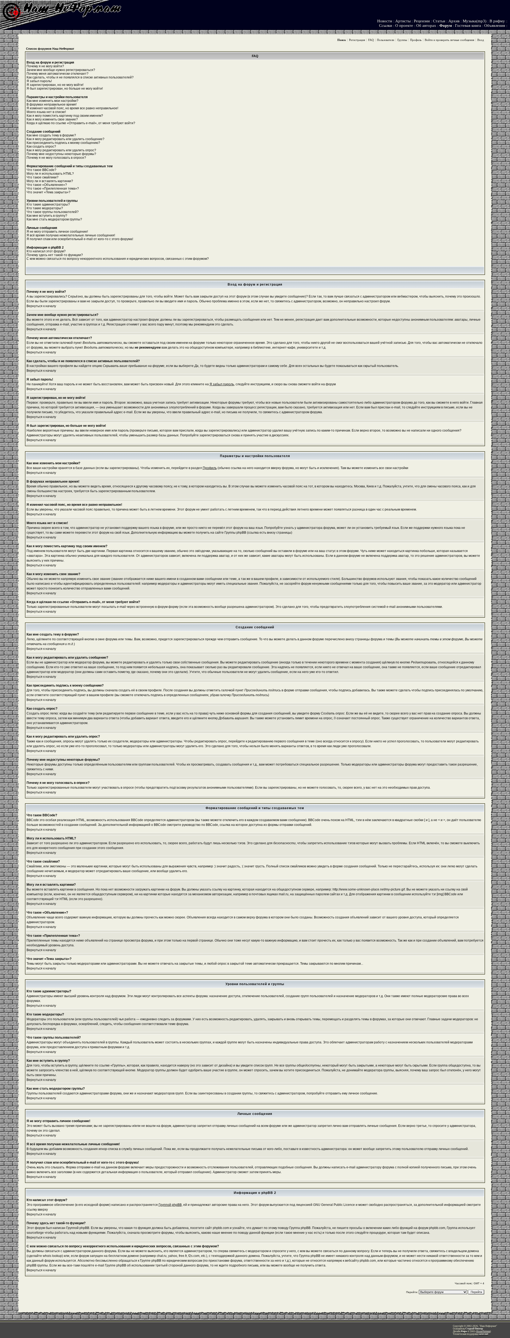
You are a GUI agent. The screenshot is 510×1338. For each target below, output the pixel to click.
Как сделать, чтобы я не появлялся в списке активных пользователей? (80, 77)
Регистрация (357, 39)
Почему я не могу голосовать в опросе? (56, 158)
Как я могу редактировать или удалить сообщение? (65, 139)
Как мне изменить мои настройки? (52, 101)
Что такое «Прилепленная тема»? (53, 188)
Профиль (416, 39)
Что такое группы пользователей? (53, 212)
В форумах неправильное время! (51, 104)
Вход (480, 39)
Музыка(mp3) (474, 21)
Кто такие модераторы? (45, 208)
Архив (454, 21)
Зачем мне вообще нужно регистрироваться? (61, 70)
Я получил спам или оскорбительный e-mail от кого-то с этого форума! (80, 239)
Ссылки (385, 25)
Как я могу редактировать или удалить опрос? (61, 150)
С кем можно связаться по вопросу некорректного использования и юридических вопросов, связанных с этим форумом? (118, 259)
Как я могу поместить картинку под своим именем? (65, 116)
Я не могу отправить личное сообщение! (57, 231)
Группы (402, 39)
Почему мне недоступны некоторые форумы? (61, 154)
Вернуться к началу (41, 306)
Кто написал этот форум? (46, 251)
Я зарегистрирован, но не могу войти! (55, 85)
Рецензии (422, 21)
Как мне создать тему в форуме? (51, 135)
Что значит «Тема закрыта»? (48, 192)
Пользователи (385, 39)
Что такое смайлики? (42, 177)
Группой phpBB (170, 1205)
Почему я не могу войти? (45, 66)
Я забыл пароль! (39, 81)
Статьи (439, 21)
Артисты (403, 21)
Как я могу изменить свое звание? (52, 119)
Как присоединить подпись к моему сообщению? (63, 143)
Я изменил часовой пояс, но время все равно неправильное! (72, 108)
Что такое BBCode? (41, 170)
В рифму (497, 21)
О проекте (404, 25)
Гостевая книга (468, 25)
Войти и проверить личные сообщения (449, 39)
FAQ (371, 39)
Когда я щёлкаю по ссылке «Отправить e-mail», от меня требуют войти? (81, 123)
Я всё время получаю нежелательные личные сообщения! (71, 235)
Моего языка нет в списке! (46, 112)
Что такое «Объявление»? (47, 185)
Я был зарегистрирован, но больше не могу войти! (65, 88)
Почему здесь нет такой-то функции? (55, 255)
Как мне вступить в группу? (47, 216)
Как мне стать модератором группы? (54, 219)
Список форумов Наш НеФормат (50, 48)
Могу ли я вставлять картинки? (50, 181)
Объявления (494, 25)
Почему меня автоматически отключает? (57, 74)
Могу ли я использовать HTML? (50, 173)
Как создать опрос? (41, 146)
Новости (384, 21)
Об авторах (426, 25)
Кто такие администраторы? (48, 204)
